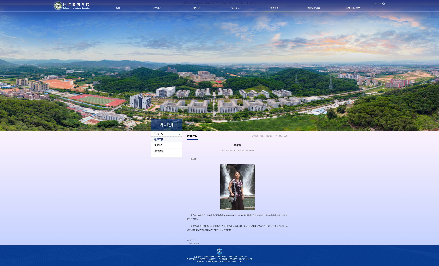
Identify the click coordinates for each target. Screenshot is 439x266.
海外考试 (235, 8)
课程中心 (158, 133)
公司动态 (196, 8)
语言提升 (274, 8)
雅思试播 (158, 151)
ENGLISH (377, 4)
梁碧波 (196, 243)
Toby (195, 240)
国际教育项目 (314, 8)
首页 (118, 8)
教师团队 (158, 139)
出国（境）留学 (353, 8)
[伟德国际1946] (71, 5)
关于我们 (157, 8)
